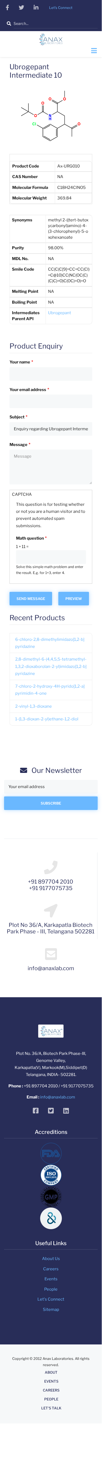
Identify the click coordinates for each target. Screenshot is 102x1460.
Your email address (27, 389)
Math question (30, 538)
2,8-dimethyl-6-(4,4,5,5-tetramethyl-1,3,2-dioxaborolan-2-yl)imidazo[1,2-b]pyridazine (51, 666)
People (51, 1289)
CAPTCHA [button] (22, 494)
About (51, 1372)
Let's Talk (51, 1408)
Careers (51, 1269)
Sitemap (51, 1309)
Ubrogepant (59, 312)
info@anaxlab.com (57, 1097)
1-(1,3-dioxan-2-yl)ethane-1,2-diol (46, 719)
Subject (16, 417)
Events (51, 1279)
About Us (51, 1258)
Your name (19, 362)
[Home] (51, 41)
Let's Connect (50, 1299)
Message (18, 444)
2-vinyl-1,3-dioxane (33, 706)
